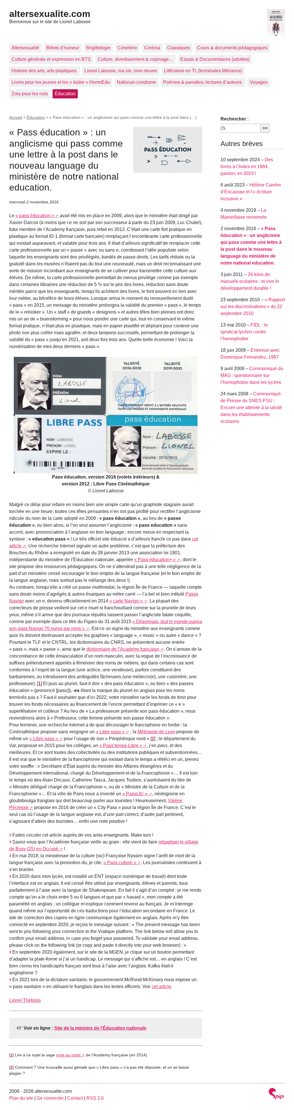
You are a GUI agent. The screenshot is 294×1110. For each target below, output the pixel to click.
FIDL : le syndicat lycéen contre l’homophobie (244, 331)
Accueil (15, 117)
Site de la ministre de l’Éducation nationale (100, 1028)
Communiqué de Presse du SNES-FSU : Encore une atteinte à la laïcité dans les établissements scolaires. (251, 407)
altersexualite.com (49, 14)
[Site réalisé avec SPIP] (276, 1094)
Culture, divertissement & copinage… (135, 59)
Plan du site (21, 1098)
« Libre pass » (110, 731)
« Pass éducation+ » (155, 559)
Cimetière (127, 47)
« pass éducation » (35, 215)
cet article (161, 986)
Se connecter (50, 1098)
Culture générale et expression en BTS (51, 59)
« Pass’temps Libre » (120, 745)
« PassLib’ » (135, 793)
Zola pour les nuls (29, 93)
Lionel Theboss (25, 1000)
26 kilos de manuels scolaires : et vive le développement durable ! (249, 281)
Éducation (65, 93)
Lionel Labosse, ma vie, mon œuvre (120, 70)
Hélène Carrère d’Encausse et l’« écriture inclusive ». (250, 191)
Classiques (178, 47)
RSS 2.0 (95, 1098)
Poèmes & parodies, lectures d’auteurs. (203, 82)
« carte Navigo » (126, 600)
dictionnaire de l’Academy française (122, 649)
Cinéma (152, 47)
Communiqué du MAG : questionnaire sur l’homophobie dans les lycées (251, 375)
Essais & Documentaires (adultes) (214, 59)
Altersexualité (25, 47)
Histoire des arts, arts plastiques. (44, 70)
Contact (75, 1098)
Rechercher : (234, 118)
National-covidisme (136, 82)
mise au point (68, 1055)
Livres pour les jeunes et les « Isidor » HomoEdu (60, 82)
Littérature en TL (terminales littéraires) (203, 70)
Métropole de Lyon (156, 731)
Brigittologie (98, 47)
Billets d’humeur (62, 47)
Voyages (259, 82)
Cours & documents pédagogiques (232, 47)
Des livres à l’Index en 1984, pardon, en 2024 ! (246, 166)
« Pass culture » (119, 862)
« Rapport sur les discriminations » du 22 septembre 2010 (252, 306)
